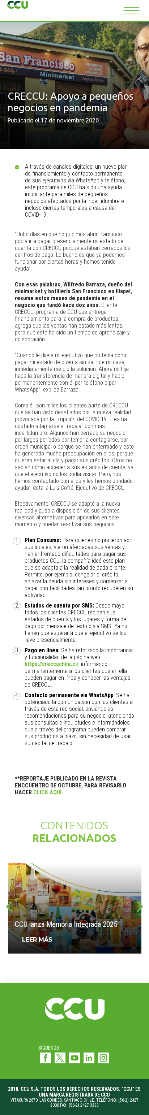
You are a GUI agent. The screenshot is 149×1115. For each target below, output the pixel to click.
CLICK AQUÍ (47, 792)
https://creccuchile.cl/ (51, 664)
